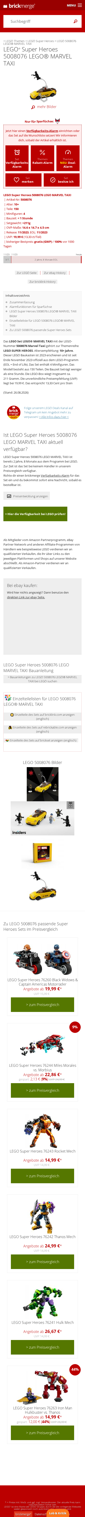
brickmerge (23, 1514)
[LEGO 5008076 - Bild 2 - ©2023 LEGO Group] (42, 886)
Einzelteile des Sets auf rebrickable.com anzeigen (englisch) (44, 729)
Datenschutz (43, 1514)
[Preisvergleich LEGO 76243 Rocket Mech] (42, 1131)
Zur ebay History (55, 273)
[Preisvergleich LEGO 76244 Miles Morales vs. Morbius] (42, 1045)
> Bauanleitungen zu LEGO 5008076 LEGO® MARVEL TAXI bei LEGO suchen (42, 679)
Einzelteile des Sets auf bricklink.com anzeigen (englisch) (44, 717)
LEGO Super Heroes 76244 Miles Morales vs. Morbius (42, 1067)
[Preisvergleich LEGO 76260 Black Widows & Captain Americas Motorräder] (42, 959)
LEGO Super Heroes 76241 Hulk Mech (43, 1322)
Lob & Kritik (57, 1513)
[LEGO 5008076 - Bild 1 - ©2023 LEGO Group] (42, 852)
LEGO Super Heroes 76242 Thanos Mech (42, 1236)
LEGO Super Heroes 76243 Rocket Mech (42, 1151)
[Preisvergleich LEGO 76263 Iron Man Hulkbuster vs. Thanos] (42, 1388)
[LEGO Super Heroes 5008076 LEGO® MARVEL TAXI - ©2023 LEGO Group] (42, 784)
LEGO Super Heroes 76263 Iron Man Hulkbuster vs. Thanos (42, 1410)
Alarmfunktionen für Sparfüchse (31, 307)
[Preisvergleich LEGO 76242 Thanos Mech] (42, 1216)
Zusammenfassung (22, 302)
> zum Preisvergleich (42, 1004)
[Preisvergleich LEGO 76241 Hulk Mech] (42, 1302)
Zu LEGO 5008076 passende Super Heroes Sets (40, 330)
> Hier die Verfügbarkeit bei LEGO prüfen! (35, 514)
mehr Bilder (46, 106)
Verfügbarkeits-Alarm (42, 131)
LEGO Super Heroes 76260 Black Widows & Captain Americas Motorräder (42, 982)
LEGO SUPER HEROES (18, 351)
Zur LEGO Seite (26, 273)
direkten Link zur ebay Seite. (26, 597)
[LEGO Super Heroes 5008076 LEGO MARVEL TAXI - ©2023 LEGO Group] (43, 85)
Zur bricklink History (42, 282)
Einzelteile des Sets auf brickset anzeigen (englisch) (42, 740)
